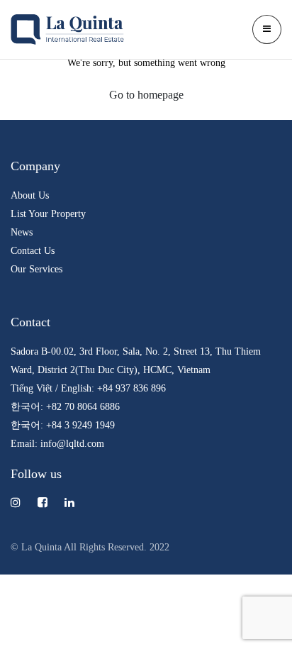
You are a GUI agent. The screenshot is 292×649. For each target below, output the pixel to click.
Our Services (36, 268)
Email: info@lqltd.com (57, 443)
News (22, 232)
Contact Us (33, 250)
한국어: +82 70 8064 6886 (65, 406)
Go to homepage (146, 95)
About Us (30, 195)
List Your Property (48, 213)
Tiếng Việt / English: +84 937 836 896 (88, 388)
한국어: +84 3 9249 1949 (63, 425)
